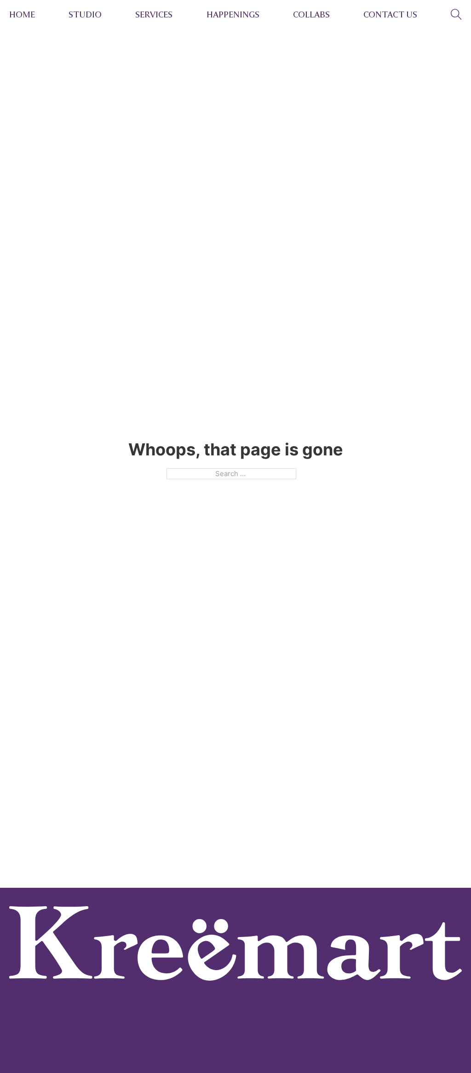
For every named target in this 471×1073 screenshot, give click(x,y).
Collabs (311, 14)
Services (153, 14)
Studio (85, 14)
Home (22, 14)
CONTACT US (390, 14)
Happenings (233, 14)
